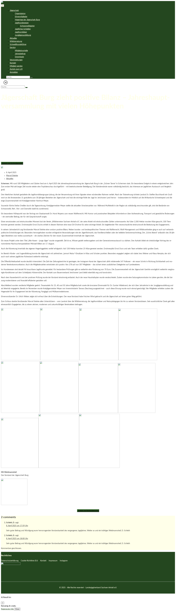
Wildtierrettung (16, 41)
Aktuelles (13, 38)
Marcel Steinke (12, 176)
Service (12, 48)
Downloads (19, 57)
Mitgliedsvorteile (21, 51)
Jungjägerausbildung (23, 35)
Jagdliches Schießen (23, 29)
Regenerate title (7, 609)
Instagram (64, 561)
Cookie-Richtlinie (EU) (29, 561)
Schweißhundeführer (18, 44)
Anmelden (14, 72)
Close (17, 609)
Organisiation (20, 14)
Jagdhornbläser (21, 32)
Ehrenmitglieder (21, 17)
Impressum (53, 561)
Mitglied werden (16, 66)
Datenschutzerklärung (9, 561)
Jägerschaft (14, 10)
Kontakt (13, 63)
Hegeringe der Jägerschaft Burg (27, 20)
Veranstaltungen (16, 60)
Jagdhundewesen (22, 23)
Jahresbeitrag (20, 54)
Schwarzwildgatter (27, 26)
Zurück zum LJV (16, 69)
